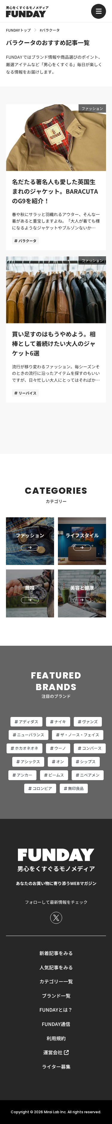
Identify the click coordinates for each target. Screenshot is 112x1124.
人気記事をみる (56, 967)
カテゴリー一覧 (56, 981)
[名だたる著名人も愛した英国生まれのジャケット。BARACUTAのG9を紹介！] (56, 177)
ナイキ (60, 721)
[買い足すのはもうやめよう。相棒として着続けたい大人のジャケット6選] (56, 329)
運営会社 (52, 1052)
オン (60, 761)
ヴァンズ (90, 721)
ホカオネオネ (26, 748)
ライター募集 (56, 1066)
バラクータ (27, 240)
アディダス (28, 721)
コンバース (92, 748)
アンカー (24, 775)
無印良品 (76, 788)
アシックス (30, 761)
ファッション (92, 108)
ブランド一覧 (56, 995)
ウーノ (60, 748)
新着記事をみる (56, 953)
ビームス (56, 775)
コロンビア (42, 788)
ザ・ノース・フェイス (79, 735)
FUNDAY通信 (56, 1023)
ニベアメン (89, 775)
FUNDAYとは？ (56, 1009)
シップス (88, 761)
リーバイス (27, 392)
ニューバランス (30, 735)
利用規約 (56, 1038)
